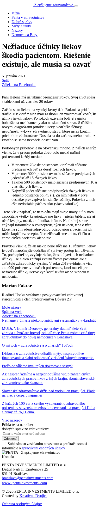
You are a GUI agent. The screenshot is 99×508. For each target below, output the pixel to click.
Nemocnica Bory (24, 35)
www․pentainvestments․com (24, 483)
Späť (5, 80)
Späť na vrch (12, 312)
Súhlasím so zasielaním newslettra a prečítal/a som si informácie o (44, 446)
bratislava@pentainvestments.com (27, 478)
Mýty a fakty (21, 26)
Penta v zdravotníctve (28, 17)
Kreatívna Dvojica (33, 496)
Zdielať (19, 316)
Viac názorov (12, 420)
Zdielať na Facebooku (19, 85)
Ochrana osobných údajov (22, 504)
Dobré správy (22, 22)
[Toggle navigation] (76, 6)
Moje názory (11, 307)
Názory (17, 30)
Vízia (16, 13)
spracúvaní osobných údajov (43, 448)
